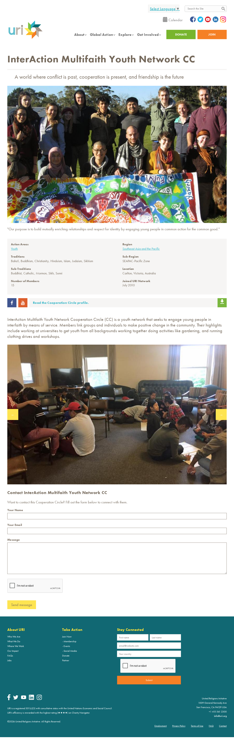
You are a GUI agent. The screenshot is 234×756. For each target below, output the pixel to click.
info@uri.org (220, 716)
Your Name (15, 510)
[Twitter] (15, 698)
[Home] (25, 38)
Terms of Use (197, 725)
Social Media (70, 650)
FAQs (10, 655)
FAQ (211, 725)
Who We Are (13, 636)
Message (13, 540)
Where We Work (15, 646)
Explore (124, 34)
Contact (223, 725)
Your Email (14, 525)
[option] (117, 414)
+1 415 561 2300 (218, 711)
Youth (14, 249)
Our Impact (12, 650)
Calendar (176, 20)
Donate (65, 655)
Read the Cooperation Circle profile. (61, 303)
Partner (65, 660)
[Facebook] (8, 699)
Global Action (101, 34)
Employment (160, 725)
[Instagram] (39, 699)
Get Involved (148, 34)
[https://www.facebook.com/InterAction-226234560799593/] (11, 306)
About (79, 34)
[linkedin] (31, 699)
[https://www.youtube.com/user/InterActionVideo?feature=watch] (22, 306)
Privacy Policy (178, 725)
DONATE (181, 34)
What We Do (13, 641)
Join (212, 34)
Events (67, 646)
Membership (70, 641)
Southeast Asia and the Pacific (141, 249)
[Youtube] (23, 698)
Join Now (67, 636)
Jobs (9, 660)
